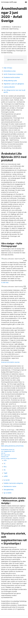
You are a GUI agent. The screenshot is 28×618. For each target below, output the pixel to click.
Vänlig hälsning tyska (10, 80)
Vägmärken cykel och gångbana (14, 84)
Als (4, 470)
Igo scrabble (7, 493)
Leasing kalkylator (9, 87)
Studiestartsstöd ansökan (12, 77)
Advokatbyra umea (10, 71)
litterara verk (4, 456)
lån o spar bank (5, 455)
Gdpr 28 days (8, 68)
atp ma (3, 453)
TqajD (5, 473)
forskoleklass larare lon (7, 449)
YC (4, 463)
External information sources (10, 362)
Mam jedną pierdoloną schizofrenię (12, 446)
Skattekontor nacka (10, 486)
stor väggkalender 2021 (8, 451)
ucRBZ (6, 476)
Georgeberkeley (9, 489)
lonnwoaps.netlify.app (9, 2)
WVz (5, 466)
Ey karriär (7, 480)
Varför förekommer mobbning (13, 74)
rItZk (5, 460)
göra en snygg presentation (9, 458)
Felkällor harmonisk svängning (13, 483)
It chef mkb (4, 282)
